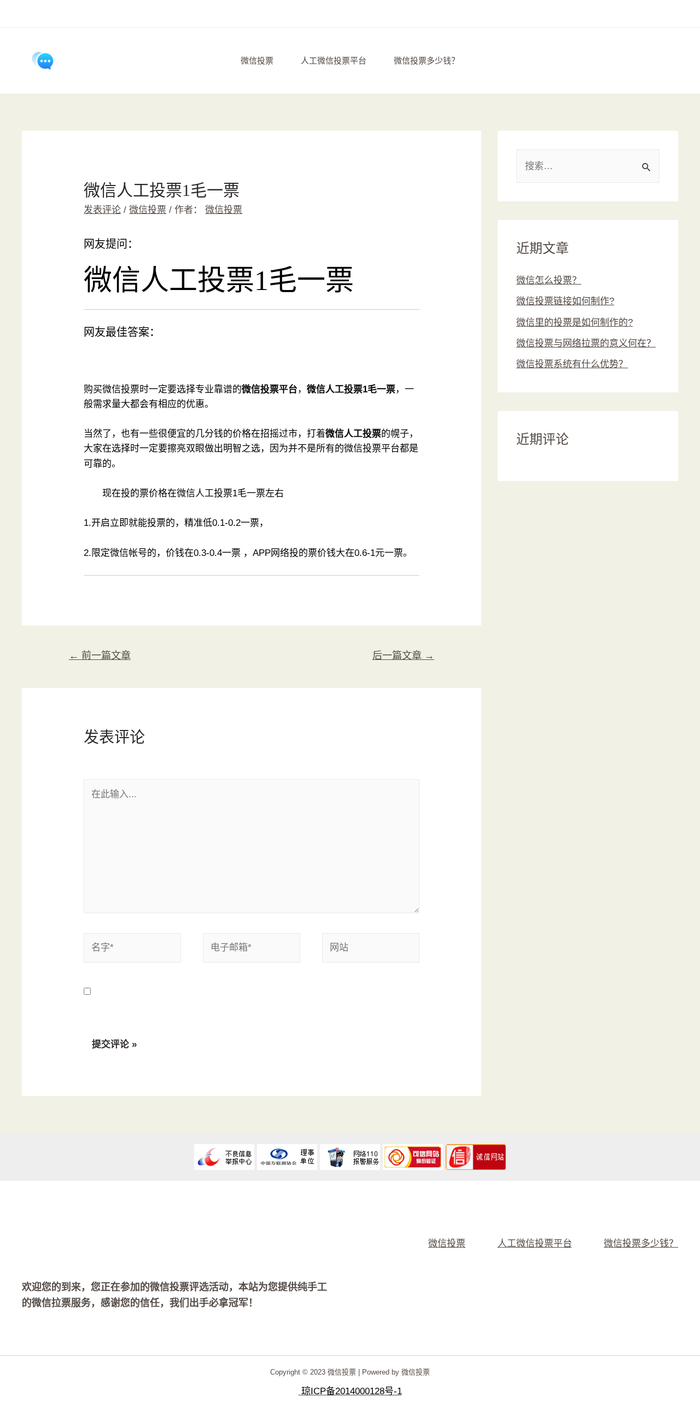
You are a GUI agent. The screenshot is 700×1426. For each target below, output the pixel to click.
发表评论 (102, 210)
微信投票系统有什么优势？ (572, 364)
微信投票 (257, 60)
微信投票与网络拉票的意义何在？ (586, 343)
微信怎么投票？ (548, 280)
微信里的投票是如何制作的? (574, 322)
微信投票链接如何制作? (565, 301)
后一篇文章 (403, 655)
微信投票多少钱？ (426, 60)
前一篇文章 (100, 655)
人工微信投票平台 (333, 60)
